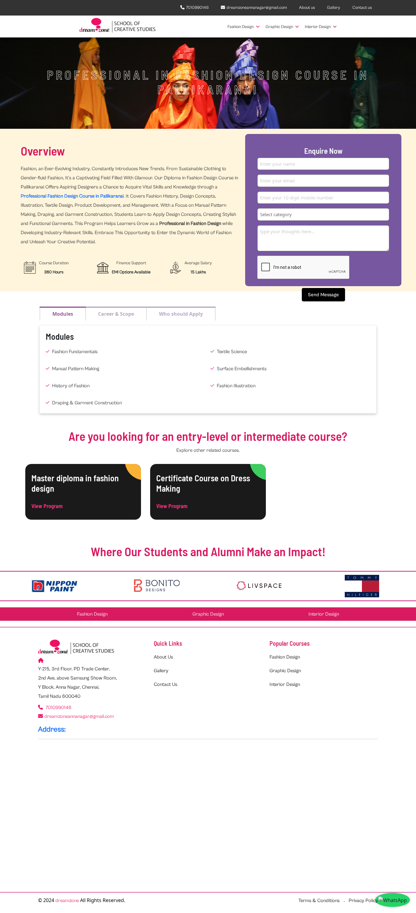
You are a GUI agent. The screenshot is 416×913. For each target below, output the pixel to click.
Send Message (323, 294)
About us (307, 7)
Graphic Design (280, 26)
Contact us (362, 7)
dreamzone (67, 900)
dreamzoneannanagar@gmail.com (257, 7)
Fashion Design (241, 26)
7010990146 (197, 7)
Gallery (333, 7)
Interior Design (318, 26)
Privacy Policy (363, 900)
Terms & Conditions (319, 900)
